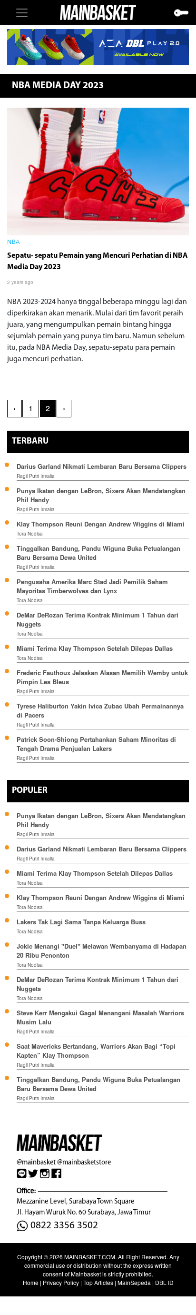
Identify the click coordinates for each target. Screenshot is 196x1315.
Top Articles (98, 1282)
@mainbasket (36, 1161)
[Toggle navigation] (22, 13)
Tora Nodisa (30, 533)
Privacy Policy (61, 1282)
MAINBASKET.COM (89, 1257)
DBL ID (164, 1282)
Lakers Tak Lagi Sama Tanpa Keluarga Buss (81, 921)
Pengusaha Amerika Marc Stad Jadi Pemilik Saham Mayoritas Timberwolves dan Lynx (92, 586)
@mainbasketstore (84, 1161)
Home (31, 1282)
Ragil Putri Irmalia (36, 476)
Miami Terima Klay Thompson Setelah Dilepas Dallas (95, 648)
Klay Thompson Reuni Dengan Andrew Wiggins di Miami (101, 523)
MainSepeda (134, 1282)
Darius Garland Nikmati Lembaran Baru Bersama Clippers (101, 466)
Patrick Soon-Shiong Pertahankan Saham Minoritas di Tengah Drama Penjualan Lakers (96, 744)
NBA (13, 242)
